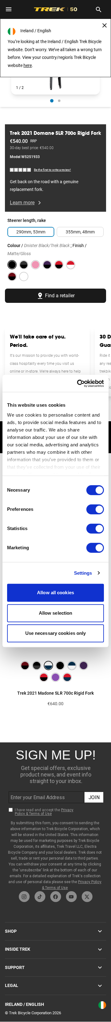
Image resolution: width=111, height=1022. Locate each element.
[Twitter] (87, 896)
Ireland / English (24, 1004)
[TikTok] (40, 896)
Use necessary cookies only (55, 633)
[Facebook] (55, 896)
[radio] (52, 101)
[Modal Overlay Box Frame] (56, 816)
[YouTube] (71, 896)
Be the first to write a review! (52, 169)
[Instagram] (24, 896)
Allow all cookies (55, 592)
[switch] (95, 509)
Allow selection (55, 613)
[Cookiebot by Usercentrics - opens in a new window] (78, 383)
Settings (83, 573)
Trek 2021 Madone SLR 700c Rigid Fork (55, 693)
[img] (20, 169)
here (27, 65)
